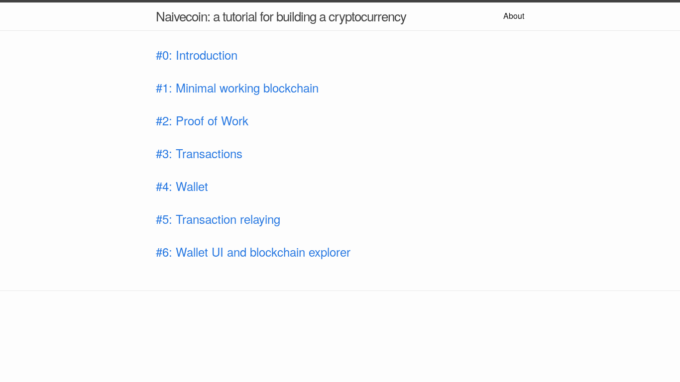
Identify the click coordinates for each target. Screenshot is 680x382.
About (513, 15)
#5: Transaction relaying (218, 218)
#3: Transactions (199, 153)
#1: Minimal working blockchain (237, 87)
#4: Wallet (182, 185)
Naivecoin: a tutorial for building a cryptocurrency (281, 15)
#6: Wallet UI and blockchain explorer (253, 251)
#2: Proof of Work (202, 120)
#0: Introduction (196, 54)
